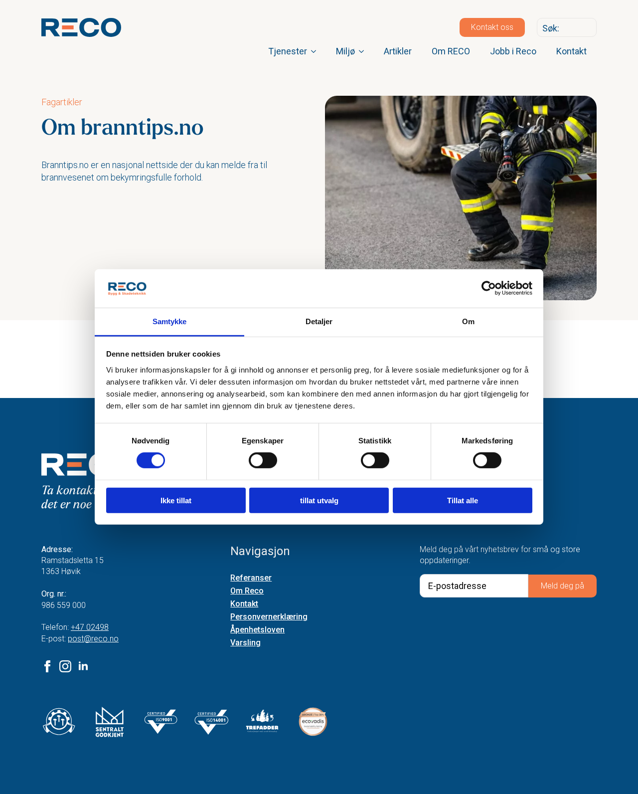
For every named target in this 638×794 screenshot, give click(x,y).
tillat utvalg (319, 500)
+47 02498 (90, 627)
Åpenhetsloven (257, 630)
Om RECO (451, 51)
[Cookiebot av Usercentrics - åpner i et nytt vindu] (488, 288)
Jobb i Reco (513, 51)
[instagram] (65, 666)
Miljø (345, 51)
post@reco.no (93, 638)
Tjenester (287, 51)
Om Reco (247, 591)
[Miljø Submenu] (364, 51)
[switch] (263, 460)
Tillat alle (462, 500)
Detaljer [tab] (319, 321)
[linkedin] (83, 666)
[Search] (586, 27)
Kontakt (571, 51)
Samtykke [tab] (170, 321)
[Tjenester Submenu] (316, 51)
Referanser (251, 578)
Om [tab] (468, 321)
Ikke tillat (175, 500)
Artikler (398, 51)
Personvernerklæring (269, 617)
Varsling (245, 643)
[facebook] (47, 666)
